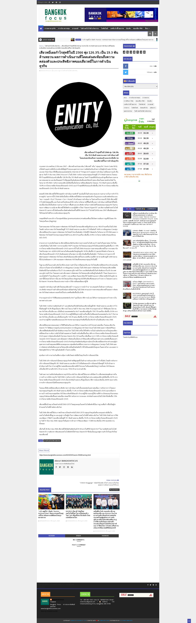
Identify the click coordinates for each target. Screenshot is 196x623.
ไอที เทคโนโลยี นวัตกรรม (90, 28)
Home (41, 46)
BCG (125, 97)
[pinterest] (56, 2)
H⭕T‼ (128, 209)
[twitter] (52, 2)
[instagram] (59, 2)
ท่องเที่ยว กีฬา (138, 28)
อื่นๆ (146, 28)
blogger (52, 536)
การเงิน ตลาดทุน (64, 28)
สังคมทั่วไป (144, 108)
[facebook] (49, 2)
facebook (105, 536)
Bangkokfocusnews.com (78, 620)
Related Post (45, 490)
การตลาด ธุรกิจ (50, 28)
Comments (152, 209)
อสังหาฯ (152, 108)
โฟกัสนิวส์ (63, 39)
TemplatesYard (104, 620)
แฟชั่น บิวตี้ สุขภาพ (117, 28)
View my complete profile (49, 611)
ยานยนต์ (75, 28)
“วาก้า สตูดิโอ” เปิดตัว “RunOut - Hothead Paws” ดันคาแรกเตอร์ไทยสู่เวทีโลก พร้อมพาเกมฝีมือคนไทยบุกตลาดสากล (103, 40)
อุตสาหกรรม (128, 111)
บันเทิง (128, 28)
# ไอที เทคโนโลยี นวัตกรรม (52, 441)
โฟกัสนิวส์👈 (140, 209)
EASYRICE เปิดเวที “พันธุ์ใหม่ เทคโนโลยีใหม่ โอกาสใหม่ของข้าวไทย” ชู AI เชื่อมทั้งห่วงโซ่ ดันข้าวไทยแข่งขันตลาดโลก (78, 514)
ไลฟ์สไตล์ (104, 28)
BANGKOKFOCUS (58, 600)
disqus (78, 536)
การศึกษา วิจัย (128, 101)
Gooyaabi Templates (126, 620)
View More (115, 490)
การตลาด (146, 97)
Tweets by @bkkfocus (130, 337)
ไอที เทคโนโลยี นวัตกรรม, (70, 70)
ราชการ (126, 108)
